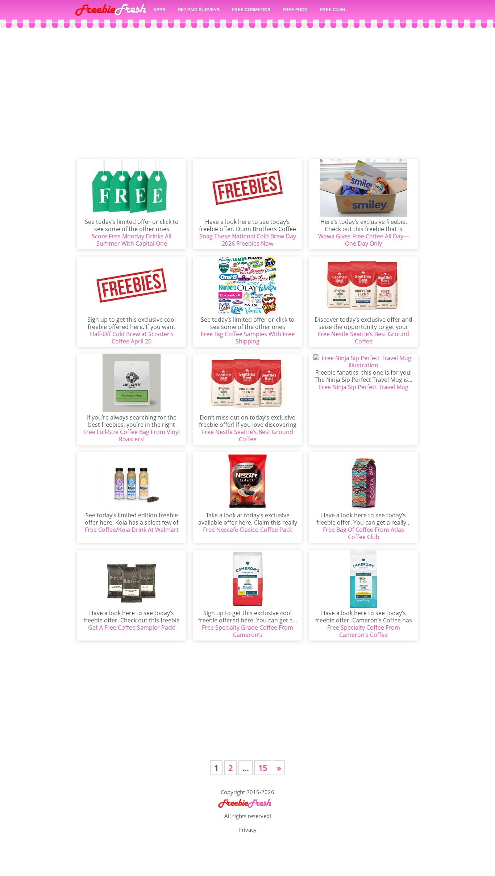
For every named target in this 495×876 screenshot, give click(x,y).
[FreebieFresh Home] (247, 809)
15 (262, 767)
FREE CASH (332, 9)
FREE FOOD (295, 9)
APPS (159, 9)
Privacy (247, 829)
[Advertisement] (247, 93)
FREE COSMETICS (251, 9)
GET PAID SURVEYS (199, 9)
